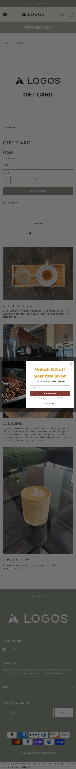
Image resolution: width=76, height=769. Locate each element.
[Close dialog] (71, 363)
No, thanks (50, 403)
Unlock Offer (50, 393)
